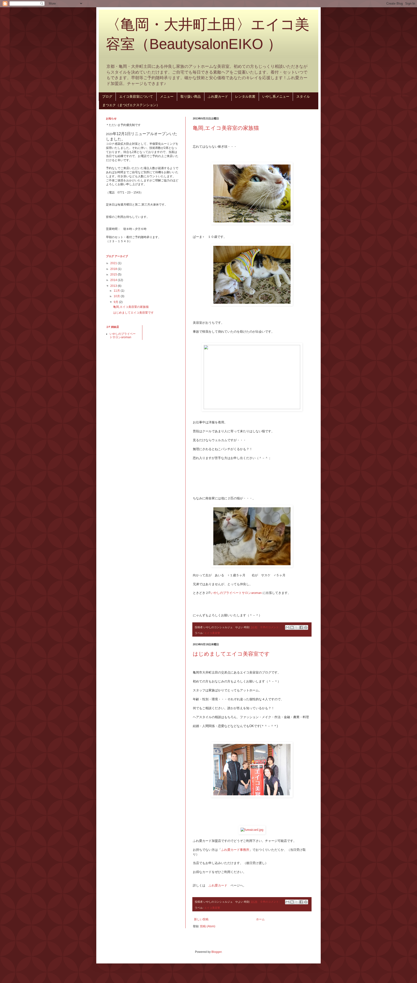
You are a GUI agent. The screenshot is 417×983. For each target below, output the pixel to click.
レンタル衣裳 (245, 96)
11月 (117, 290)
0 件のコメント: (270, 627)
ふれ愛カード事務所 (235, 850)
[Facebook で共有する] (301, 627)
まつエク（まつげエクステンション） (131, 105)
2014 (114, 280)
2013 (114, 286)
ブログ (107, 96)
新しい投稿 (201, 919)
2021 (114, 263)
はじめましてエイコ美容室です (231, 654)
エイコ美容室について (136, 96)
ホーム (260, 919)
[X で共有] (296, 627)
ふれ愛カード (218, 96)
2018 (114, 269)
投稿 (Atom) (207, 926)
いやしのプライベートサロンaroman (236, 593)
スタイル (303, 96)
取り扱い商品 (191, 96)
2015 (114, 274)
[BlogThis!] (292, 627)
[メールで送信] (287, 627)
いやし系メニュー (275, 96)
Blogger (216, 952)
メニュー (167, 96)
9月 (116, 302)
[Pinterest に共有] (305, 627)
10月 (117, 296)
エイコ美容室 (212, 633)
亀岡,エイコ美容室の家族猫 (226, 128)
